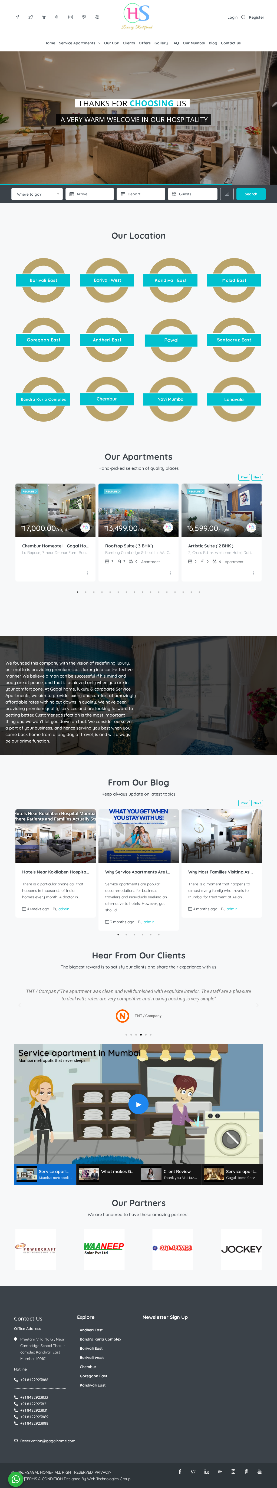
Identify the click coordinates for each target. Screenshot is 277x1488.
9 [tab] (142, 592)
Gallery (161, 43)
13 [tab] (175, 592)
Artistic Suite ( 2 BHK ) (210, 545)
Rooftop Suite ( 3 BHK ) (129, 545)
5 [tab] (110, 592)
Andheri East (91, 1330)
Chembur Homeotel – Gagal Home (55, 545)
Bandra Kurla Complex (100, 1339)
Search (251, 194)
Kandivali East (93, 1385)
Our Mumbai (194, 43)
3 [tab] (94, 592)
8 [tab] (134, 592)
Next (257, 477)
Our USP (111, 43)
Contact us (231, 43)
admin (63, 908)
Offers (145, 43)
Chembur (88, 1366)
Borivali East (91, 1348)
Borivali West (92, 1357)
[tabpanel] (55, 533)
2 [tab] (85, 592)
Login (232, 17)
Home (49, 43)
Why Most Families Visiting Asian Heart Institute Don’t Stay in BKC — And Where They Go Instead (221, 872)
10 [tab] (150, 592)
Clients (129, 43)
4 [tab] (102, 592)
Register (256, 17)
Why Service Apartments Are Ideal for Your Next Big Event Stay (138, 872)
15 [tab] (191, 592)
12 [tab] (167, 592)
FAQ (175, 43)
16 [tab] (199, 592)
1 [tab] (77, 592)
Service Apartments (77, 43)
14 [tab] (183, 592)
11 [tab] (158, 592)
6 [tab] (118, 592)
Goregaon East (93, 1376)
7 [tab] (126, 592)
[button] (19, 1005)
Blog (213, 43)
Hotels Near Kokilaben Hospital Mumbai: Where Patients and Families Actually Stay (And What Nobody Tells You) (55, 872)
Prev (244, 477)
